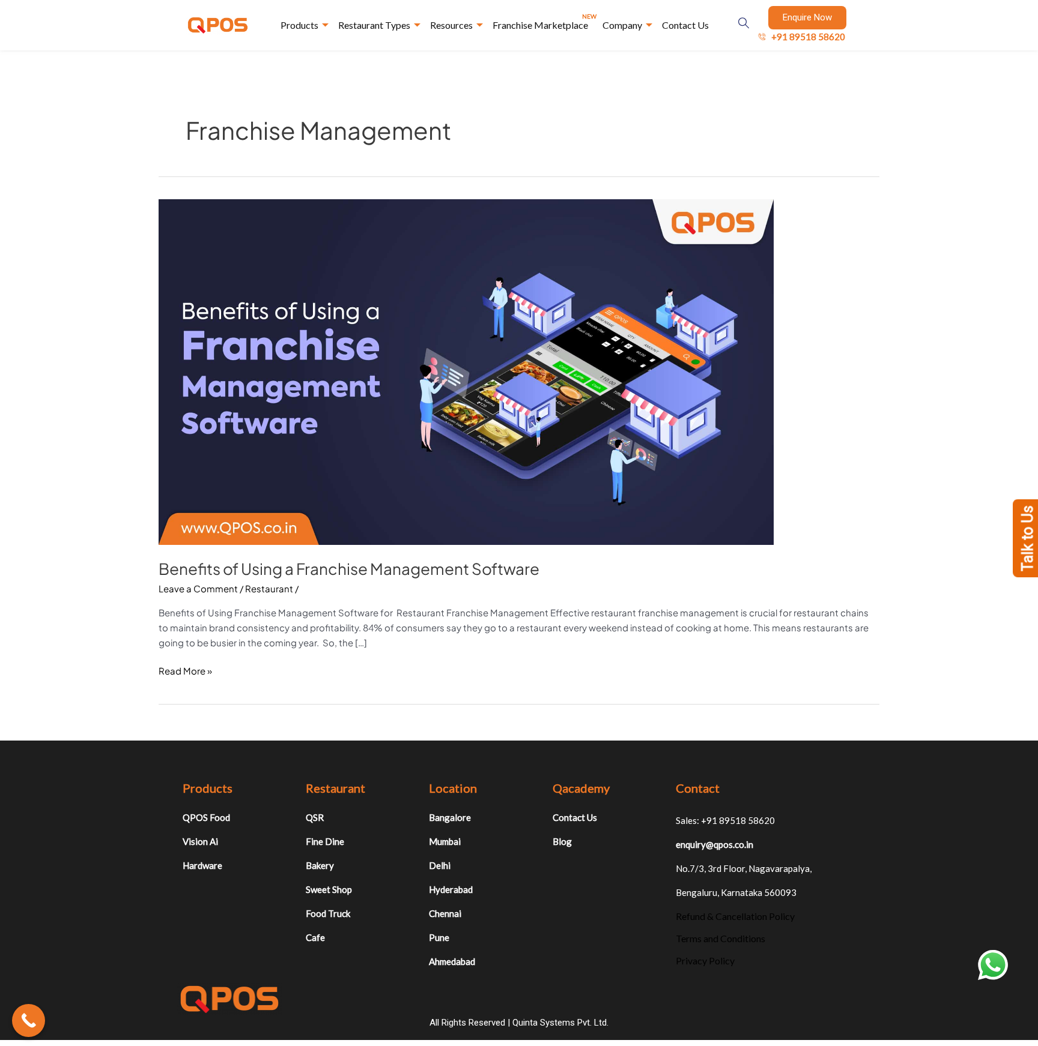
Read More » (185, 670)
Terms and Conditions (720, 938)
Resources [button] (451, 25)
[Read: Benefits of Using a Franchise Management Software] (466, 370)
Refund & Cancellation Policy (735, 916)
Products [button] (299, 25)
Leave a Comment (198, 588)
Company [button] (622, 25)
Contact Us (685, 25)
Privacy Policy (705, 960)
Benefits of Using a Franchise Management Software (349, 569)
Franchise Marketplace (544, 22)
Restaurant (269, 588)
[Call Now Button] (28, 1020)
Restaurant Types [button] (374, 25)
